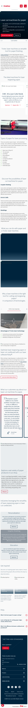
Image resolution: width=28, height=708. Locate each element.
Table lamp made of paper (21, 590)
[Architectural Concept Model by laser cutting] (14, 246)
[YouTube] (19, 687)
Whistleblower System (11, 695)
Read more (7, 105)
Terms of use (20, 691)
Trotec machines (4, 54)
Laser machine (9, 40)
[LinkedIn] (12, 687)
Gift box (7, 590)
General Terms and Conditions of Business (14, 693)
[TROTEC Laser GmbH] (7, 6)
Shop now (17, 35)
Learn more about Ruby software (9, 377)
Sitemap (20, 695)
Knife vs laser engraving (14, 309)
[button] (2, 705)
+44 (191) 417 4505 (22, 664)
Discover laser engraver (7, 35)
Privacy (6, 691)
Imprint (12, 691)
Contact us (5, 648)
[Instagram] (8, 687)
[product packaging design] (14, 274)
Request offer (16, 105)
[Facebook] (16, 687)
